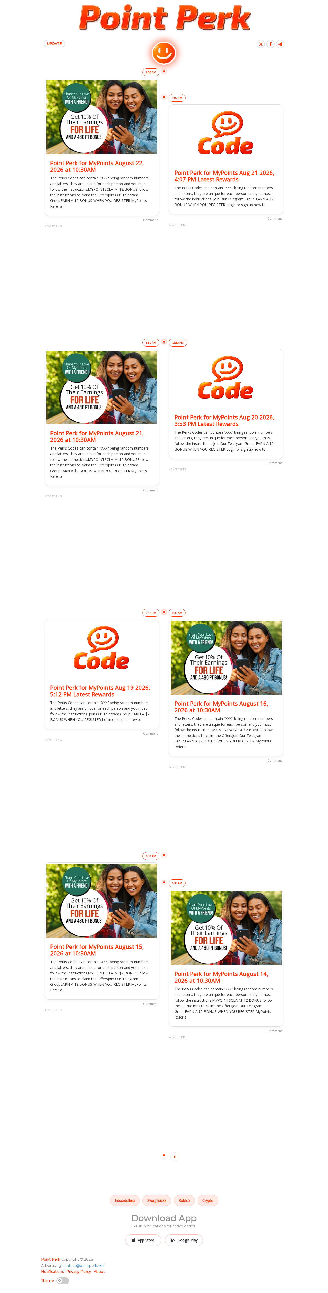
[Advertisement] (102, 275)
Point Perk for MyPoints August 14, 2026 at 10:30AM (221, 977)
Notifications (52, 1271)
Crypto (207, 1200)
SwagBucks (156, 1200)
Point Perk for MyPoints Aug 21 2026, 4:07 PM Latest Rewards (224, 176)
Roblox (184, 1200)
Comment (150, 220)
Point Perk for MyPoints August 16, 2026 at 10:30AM (221, 706)
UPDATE (54, 43)
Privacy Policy (78, 1271)
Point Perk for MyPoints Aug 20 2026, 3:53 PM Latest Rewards (224, 420)
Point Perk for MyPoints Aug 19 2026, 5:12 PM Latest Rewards (100, 691)
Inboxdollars (125, 1200)
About (99, 1271)
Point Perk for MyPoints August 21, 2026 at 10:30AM (97, 436)
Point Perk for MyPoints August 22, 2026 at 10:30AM (97, 166)
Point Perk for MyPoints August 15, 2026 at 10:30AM (97, 950)
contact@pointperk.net (83, 1265)
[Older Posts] (174, 1156)
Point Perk (50, 1259)
